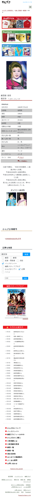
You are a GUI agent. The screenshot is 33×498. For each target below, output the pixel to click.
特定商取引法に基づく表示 (12, 492)
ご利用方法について (16, 487)
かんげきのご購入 (14, 438)
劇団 (6, 258)
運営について (27, 490)
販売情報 (10, 476)
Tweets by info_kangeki (16, 468)
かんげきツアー (11, 269)
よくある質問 (12, 460)
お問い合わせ (12, 463)
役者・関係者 (10, 260)
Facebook (28, 492)
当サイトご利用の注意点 (17, 485)
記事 (23, 269)
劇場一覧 (10, 450)
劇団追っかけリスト (7, 479)
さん (18, 336)
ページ (7, 272)
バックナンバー (11, 263)
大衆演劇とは (12, 441)
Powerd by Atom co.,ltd (24, 495)
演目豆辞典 (11, 454)
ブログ (21, 157)
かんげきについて (27, 2)
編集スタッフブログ (12, 266)
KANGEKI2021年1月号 (13, 239)
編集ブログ (28, 476)
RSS (22, 492)
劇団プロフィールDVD (15, 434)
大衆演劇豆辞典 (13, 444)
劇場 (14, 258)
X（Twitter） (23, 161)
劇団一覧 (10, 447)
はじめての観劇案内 (14, 457)
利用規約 (28, 485)
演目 (21, 260)
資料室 (29, 479)
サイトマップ (27, 481)
